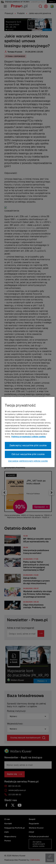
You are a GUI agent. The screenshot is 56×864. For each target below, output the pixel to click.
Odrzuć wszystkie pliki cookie (28, 454)
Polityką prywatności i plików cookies (28, 437)
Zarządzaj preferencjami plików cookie (28, 461)
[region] (28, 432)
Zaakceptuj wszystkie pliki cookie (28, 445)
